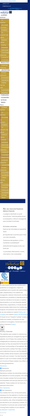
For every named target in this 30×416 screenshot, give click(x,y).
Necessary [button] (3, 366)
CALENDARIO (5, 97)
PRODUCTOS (5, 62)
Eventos (3, 45)
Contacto (22, 271)
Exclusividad (5, 77)
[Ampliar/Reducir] (5, 412)
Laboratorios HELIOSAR (8, 1)
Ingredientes (5, 80)
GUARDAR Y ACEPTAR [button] (7, 410)
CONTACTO (4, 57)
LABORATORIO (5, 70)
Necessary (5, 368)
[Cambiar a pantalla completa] (3, 412)
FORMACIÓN (5, 95)
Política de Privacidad (21, 314)
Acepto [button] (13, 324)
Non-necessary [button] (5, 388)
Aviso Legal (8, 271)
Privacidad (16, 271)
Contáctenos (5, 60)
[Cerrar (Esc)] (0, 412)
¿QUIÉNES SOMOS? (3, 16)
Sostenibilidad (5, 90)
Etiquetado (4, 92)
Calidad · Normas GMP (3, 85)
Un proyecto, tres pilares (4, 35)
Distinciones (4, 50)
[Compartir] (2, 412)
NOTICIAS (3, 100)
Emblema (4, 30)
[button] (4, 105)
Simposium (5, 47)
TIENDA (3, 102)
